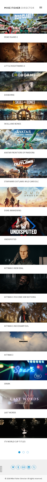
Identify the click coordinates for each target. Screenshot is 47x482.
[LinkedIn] (29, 467)
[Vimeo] (13, 467)
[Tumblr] (18, 467)
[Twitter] (34, 467)
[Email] (23, 467)
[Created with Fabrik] (1, 469)
